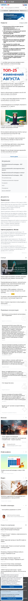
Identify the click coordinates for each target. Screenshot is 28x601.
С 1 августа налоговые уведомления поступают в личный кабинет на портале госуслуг (13, 99)
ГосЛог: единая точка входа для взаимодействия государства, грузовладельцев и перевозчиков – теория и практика (14, 438)
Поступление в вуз (6, 178)
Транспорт (11, 65)
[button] (23, 2)
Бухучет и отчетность (7, 321)
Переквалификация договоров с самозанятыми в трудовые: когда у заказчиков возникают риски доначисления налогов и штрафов (13, 283)
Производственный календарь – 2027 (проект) (12, 165)
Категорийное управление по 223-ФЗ (11, 509)
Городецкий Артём (11, 444)
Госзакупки (4, 183)
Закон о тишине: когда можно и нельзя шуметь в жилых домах (13, 302)
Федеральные (5, 200)
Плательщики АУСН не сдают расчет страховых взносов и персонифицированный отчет (13, 28)
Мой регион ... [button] (24, 252)
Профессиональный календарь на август (13, 172)
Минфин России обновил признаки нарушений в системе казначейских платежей (13, 151)
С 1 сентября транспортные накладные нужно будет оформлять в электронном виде (12, 63)
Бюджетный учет (13, 95)
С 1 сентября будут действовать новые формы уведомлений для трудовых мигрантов (12, 144)
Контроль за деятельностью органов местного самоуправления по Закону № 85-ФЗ (13, 497)
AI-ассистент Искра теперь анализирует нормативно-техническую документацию (11, 564)
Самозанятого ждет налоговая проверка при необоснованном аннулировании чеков (14, 37)
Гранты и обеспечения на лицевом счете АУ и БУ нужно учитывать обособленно (13, 93)
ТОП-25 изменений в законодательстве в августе (13, 169)
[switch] (3, 7)
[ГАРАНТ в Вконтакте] (1, 2)
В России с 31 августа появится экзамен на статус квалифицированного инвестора (14, 50)
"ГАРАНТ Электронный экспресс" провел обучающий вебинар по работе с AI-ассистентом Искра (13, 571)
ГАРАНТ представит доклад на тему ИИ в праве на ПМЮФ (13, 540)
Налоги (3, 340)
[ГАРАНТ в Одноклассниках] (11, 2)
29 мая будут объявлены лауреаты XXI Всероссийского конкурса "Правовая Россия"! (12, 558)
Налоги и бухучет (13, 101)
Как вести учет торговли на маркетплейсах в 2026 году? (13, 406)
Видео (3, 478)
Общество (8, 89)
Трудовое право (5, 367)
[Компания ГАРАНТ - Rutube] (13, 2)
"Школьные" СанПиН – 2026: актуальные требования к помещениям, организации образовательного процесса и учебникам (13, 269)
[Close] (22, 591)
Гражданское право (6, 355)
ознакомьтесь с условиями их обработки (10, 584)
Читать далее (14, 156)
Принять (12, 586)
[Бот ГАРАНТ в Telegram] (9, 2)
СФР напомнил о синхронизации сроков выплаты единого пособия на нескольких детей (14, 32)
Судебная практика (14, 10)
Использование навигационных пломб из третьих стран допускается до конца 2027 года (14, 132)
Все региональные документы (6, 252)
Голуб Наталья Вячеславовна (13, 515)
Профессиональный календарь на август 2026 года (13, 471)
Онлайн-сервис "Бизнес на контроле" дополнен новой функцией (13, 546)
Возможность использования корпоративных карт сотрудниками (13, 314)
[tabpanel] (14, 42)
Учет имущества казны (8, 383)
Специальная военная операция (10, 180)
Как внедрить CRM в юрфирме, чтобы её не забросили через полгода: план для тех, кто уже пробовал (13, 291)
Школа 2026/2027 (6, 190)
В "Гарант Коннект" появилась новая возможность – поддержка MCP (14, 534)
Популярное (5, 188)
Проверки (4, 401)
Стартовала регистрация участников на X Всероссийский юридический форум (11, 528)
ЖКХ (10, 305)
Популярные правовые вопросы (9, 412)
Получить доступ (11, 598)
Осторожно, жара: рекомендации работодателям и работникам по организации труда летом (14, 297)
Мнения (3, 418)
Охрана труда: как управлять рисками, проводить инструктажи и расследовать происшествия (13, 277)
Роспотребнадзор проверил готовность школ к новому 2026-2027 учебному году (14, 53)
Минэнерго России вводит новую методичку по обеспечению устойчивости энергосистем (13, 138)
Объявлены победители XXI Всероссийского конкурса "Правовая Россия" (12, 552)
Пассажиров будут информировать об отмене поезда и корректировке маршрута (13, 57)
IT (10, 294)
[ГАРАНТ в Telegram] (7, 2)
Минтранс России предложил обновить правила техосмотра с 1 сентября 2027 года (14, 41)
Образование (10, 129)
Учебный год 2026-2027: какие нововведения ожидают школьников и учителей (12, 126)
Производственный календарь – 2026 (12, 175)
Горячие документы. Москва (9, 229)
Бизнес (11, 135)
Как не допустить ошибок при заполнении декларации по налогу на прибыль (13, 45)
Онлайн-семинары (7, 505)
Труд (10, 107)
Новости (4, 23)
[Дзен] (3, 1)
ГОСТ (3, 185)
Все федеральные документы (6, 227)
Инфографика (6, 452)
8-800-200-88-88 (23, 598)
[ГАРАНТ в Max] (5, 2)
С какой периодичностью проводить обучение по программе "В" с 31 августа (13, 105)
